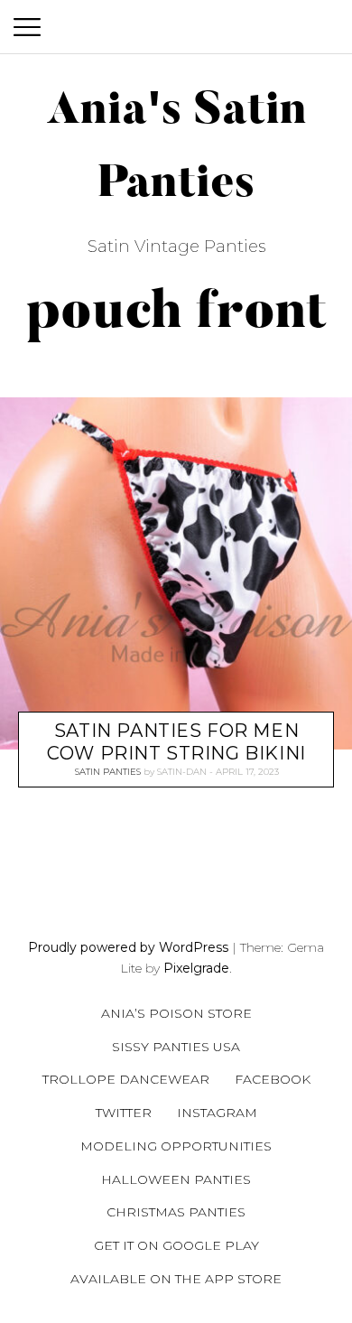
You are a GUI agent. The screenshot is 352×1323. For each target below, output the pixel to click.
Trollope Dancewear (125, 1079)
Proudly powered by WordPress (128, 947)
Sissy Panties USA (176, 1047)
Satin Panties (108, 772)
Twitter (124, 1112)
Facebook (272, 1079)
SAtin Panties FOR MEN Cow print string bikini (176, 742)
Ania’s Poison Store (176, 1013)
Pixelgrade (196, 968)
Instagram (217, 1112)
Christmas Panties (176, 1212)
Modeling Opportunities (176, 1146)
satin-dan (182, 772)
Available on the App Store (176, 1279)
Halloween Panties (176, 1179)
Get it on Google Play (176, 1245)
